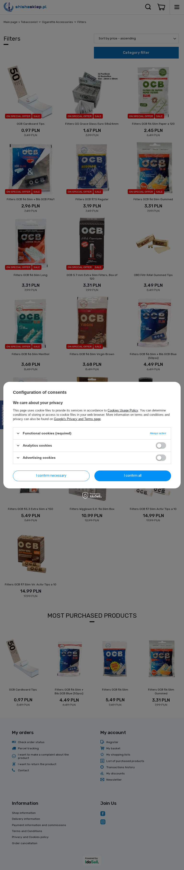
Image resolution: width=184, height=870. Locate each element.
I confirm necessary (51, 476)
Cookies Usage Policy (123, 410)
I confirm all (133, 476)
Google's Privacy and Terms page (77, 419)
